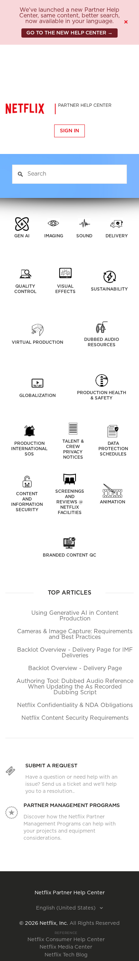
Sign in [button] (69, 130)
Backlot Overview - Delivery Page (75, 668)
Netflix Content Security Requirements (75, 718)
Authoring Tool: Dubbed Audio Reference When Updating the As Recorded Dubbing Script (74, 686)
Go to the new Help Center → (69, 33)
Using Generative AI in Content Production (74, 616)
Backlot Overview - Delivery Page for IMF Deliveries (75, 652)
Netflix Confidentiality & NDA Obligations (75, 705)
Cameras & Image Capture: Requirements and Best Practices (75, 634)
